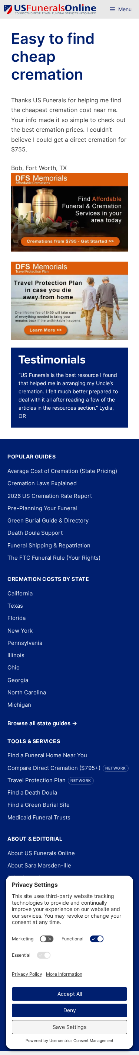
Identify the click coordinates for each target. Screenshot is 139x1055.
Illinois (15, 655)
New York (20, 630)
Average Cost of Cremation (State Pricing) (62, 470)
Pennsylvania (24, 642)
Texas (15, 605)
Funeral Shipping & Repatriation (48, 545)
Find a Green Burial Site (38, 804)
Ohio (13, 667)
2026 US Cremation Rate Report (49, 495)
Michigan (19, 704)
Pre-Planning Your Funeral (42, 508)
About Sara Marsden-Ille (39, 865)
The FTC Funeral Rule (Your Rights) (53, 557)
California (20, 593)
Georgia (17, 680)
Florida (16, 617)
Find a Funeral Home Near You (47, 755)
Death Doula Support (35, 532)
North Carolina (26, 692)
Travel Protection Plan (49, 780)
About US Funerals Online (41, 853)
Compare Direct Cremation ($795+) (66, 767)
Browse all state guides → (42, 723)
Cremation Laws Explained (42, 483)
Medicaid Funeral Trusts (38, 817)
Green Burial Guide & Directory (48, 520)
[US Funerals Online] (50, 9)
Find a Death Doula (32, 792)
